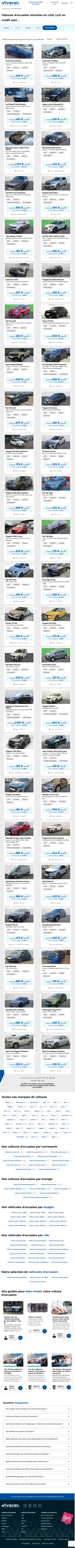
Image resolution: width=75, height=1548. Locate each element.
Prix (38, 28)
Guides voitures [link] (45, 1523)
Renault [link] (3, 1521)
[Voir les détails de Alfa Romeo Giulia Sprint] (56, 151)
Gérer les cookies (47, 1543)
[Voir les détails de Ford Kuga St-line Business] (19, 107)
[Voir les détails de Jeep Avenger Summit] (19, 239)
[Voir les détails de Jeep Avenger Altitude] (19, 368)
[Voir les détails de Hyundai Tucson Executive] (19, 196)
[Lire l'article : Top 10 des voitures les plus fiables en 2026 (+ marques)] (69, 1387)
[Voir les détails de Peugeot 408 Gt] (19, 927)
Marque (6, 28)
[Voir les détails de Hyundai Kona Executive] (56, 927)
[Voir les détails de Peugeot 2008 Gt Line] (19, 539)
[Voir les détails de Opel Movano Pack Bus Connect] (19, 885)
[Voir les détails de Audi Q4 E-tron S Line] (56, 798)
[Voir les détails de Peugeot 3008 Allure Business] (19, 496)
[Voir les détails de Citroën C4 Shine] (19, 282)
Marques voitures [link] (46, 1526)
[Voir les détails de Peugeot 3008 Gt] (56, 710)
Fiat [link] (2, 1532)
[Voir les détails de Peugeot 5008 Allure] (56, 196)
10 (35, 1078)
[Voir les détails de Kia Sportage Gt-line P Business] (56, 368)
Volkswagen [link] (5, 1526)
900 (35, 1081)
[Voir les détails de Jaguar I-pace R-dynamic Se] (56, 107)
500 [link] (22, 1523)
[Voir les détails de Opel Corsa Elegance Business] (19, 1053)
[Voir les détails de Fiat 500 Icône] (19, 583)
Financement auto (54, 3)
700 (32, 1081)
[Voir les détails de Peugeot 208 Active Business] (19, 453)
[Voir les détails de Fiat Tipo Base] (56, 539)
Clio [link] (22, 1515)
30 (37, 1078)
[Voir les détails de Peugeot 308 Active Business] (56, 841)
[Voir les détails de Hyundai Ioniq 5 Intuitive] (19, 1012)
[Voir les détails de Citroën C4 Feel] (19, 625)
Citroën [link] (3, 1523)
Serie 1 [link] (23, 1532)
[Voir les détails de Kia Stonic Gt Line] (56, 453)
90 (44, 1078)
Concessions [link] (44, 1521)
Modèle (17, 28)
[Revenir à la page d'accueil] (11, 3)
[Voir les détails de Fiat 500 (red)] (19, 324)
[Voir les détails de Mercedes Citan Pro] (19, 667)
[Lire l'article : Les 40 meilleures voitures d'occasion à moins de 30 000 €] (44, 1387)
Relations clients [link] (63, 1539)
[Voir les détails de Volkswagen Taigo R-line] (56, 1012)
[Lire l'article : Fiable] (20, 1338)
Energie (28, 28)
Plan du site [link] (35, 1543)
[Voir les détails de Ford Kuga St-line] (56, 583)
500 (53, 1078)
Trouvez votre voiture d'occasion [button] (36, 3)
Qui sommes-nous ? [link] (46, 1515)
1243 (42, 1081)
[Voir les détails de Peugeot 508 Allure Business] (56, 282)
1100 (38, 1081)
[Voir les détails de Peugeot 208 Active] (56, 411)
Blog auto (65, 3)
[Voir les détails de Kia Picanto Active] (56, 667)
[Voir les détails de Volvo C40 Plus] (56, 324)
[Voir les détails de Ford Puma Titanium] (19, 64)
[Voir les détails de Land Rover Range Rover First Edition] (19, 710)
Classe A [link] (23, 1526)
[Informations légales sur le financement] (28, 76)
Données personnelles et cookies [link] (30, 1539)
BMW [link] (2, 1529)
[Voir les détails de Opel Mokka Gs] (56, 885)
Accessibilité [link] (25, 1543)
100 (47, 1078)
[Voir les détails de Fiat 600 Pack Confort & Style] (56, 239)
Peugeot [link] (3, 1518)
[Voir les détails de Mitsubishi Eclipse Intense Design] (19, 841)
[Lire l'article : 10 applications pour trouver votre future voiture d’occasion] (69, 1336)
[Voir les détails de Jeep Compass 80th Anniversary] (56, 754)
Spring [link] (23, 1521)
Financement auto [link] (46, 1518)
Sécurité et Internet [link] (49, 1539)
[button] (71, 3)
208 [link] (22, 1518)
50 (40, 1078)
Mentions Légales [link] (11, 1539)
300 (50, 1078)
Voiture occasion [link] (6, 1515)
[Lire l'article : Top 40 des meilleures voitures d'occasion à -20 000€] (20, 1388)
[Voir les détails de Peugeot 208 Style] (56, 625)
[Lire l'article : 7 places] (44, 1331)
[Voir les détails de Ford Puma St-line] (56, 969)
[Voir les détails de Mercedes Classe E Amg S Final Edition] (19, 151)
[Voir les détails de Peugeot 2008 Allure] (19, 754)
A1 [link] (21, 1529)
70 (42, 1078)
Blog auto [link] (43, 1529)
